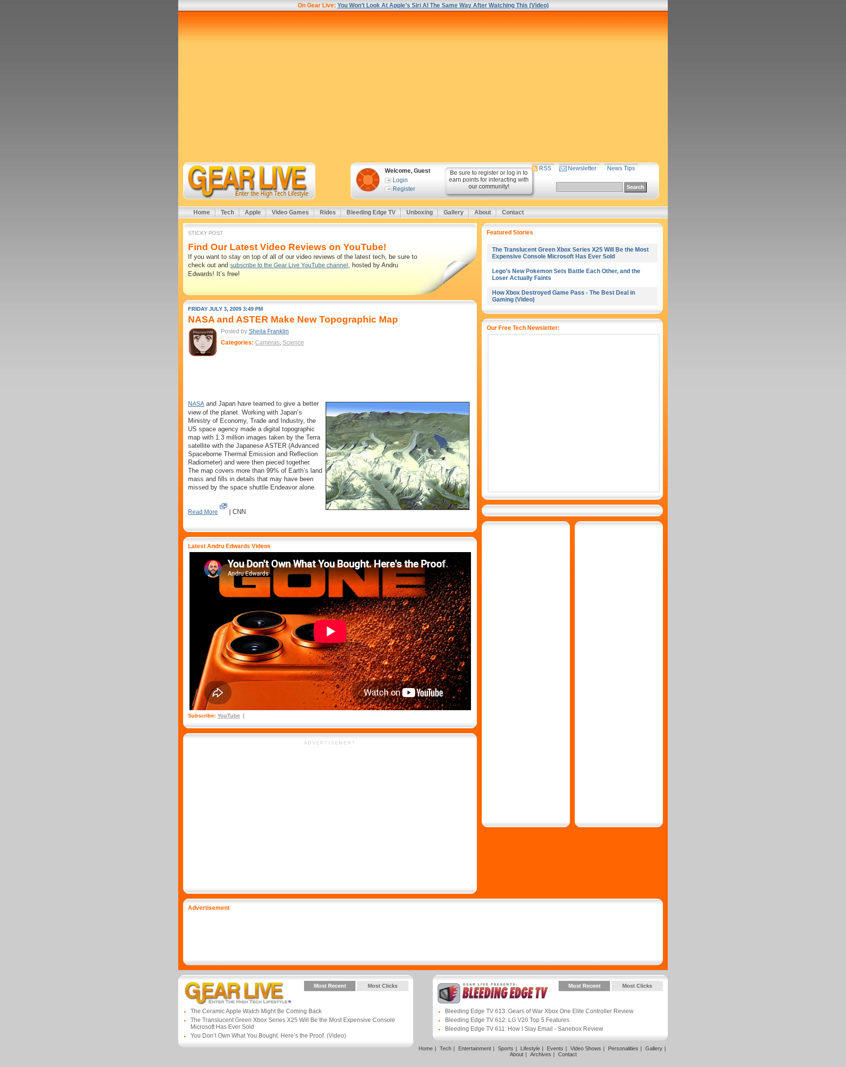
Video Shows (585, 1048)
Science (293, 342)
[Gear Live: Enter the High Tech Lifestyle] (262, 180)
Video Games (290, 212)
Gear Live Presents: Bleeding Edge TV (493, 993)
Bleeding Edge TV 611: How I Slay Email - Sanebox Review (524, 1028)
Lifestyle (530, 1048)
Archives (540, 1054)
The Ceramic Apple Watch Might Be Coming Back (256, 1011)
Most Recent (330, 986)
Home (201, 212)
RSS (545, 168)
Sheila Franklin (269, 331)
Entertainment (474, 1048)
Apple (253, 212)
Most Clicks (383, 986)
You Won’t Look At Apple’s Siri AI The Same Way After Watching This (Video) (443, 5)
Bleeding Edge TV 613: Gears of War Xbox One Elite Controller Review (539, 1011)
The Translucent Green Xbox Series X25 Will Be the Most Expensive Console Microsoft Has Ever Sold (570, 253)
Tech (227, 212)
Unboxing (419, 212)
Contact (513, 212)
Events (555, 1048)
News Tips (621, 168)
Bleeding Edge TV (371, 212)
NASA (196, 403)
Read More (203, 512)
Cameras (267, 342)
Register (404, 189)
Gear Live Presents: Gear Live (238, 993)
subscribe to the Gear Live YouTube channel (289, 265)
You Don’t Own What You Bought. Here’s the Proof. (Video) (268, 1035)
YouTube (228, 716)
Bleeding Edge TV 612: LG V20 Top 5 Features (507, 1020)
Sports (506, 1048)
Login (400, 180)
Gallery (454, 212)
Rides (328, 212)
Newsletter (582, 168)
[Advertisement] (423, 86)
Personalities (623, 1048)
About (482, 212)
